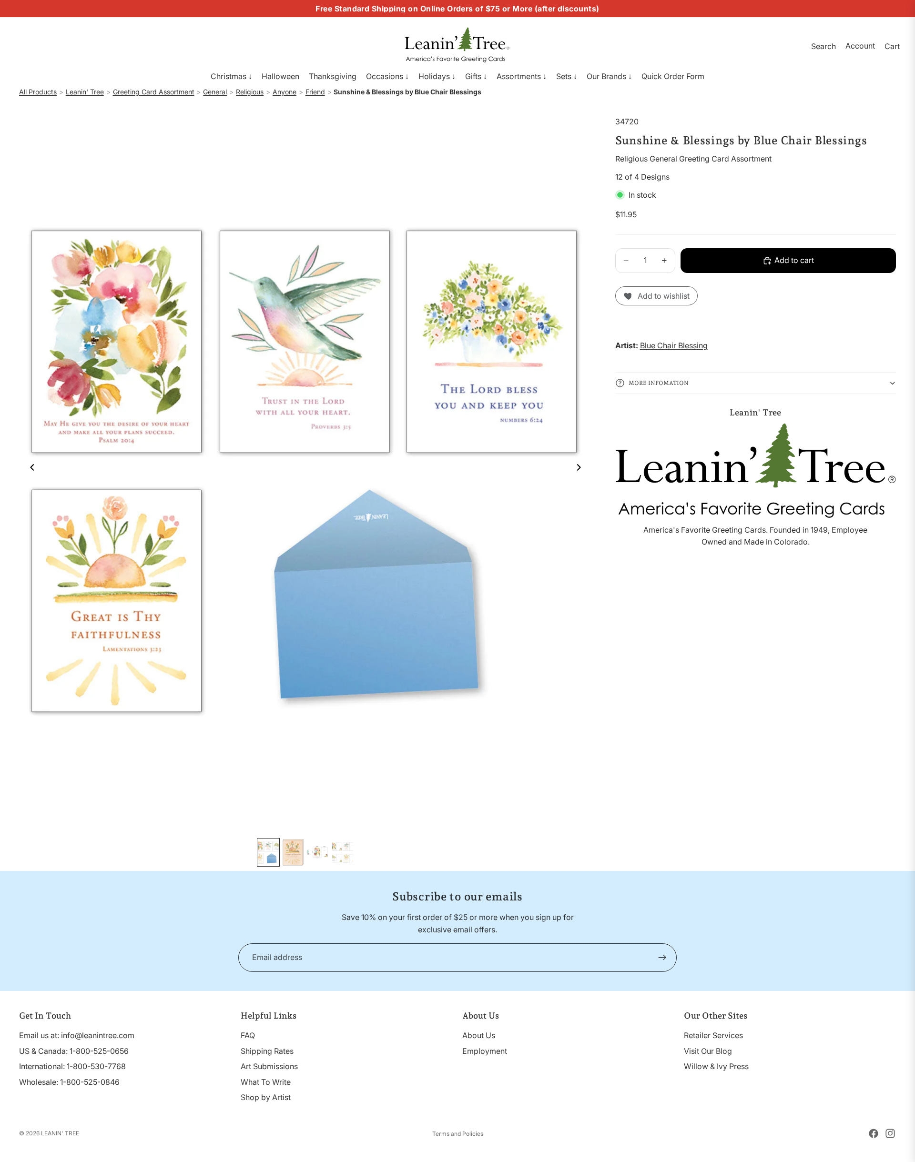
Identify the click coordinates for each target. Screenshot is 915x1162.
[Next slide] (581, 468)
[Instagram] (890, 1133)
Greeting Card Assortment (153, 92)
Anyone (284, 92)
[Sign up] (662, 958)
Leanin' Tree (85, 92)
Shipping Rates (267, 1051)
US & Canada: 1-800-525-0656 (74, 1051)
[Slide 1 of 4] (268, 852)
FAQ (248, 1035)
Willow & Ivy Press (716, 1066)
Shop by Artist (266, 1097)
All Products (38, 92)
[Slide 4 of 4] (342, 852)
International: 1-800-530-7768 (72, 1066)
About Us (478, 1035)
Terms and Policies (457, 1133)
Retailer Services (713, 1035)
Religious (250, 92)
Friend (315, 92)
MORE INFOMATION (659, 382)
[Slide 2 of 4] (293, 852)
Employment (484, 1051)
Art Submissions (269, 1066)
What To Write (266, 1082)
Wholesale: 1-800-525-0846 (69, 1082)
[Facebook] (873, 1133)
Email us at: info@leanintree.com (76, 1035)
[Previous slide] (29, 468)
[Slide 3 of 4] (317, 852)
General (215, 92)
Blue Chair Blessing (674, 345)
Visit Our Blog (708, 1051)
